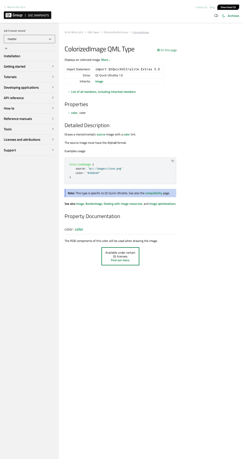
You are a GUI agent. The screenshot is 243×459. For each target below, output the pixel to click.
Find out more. (120, 260)
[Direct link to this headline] (90, 104)
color (74, 112)
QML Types (93, 32)
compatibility (153, 193)
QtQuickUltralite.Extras (115, 32)
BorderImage (93, 203)
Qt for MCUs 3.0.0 (74, 32)
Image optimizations (162, 203)
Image (99, 81)
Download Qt (228, 7)
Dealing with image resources (123, 203)
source (101, 134)
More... (105, 59)
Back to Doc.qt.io (16, 7)
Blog (212, 7)
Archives (233, 15)
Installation (12, 56)
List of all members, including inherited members (103, 91)
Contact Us (201, 7)
